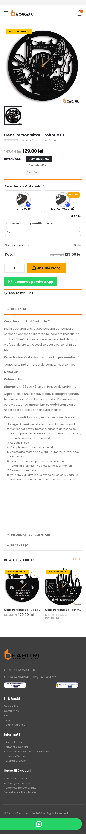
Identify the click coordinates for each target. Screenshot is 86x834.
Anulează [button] (32, 172)
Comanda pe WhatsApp (33, 282)
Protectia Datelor (15, 756)
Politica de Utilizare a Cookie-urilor (26, 751)
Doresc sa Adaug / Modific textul (36, 223)
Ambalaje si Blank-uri (18, 783)
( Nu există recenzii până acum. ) (41, 140)
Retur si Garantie (14, 725)
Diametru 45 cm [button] (39, 165)
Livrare (8, 720)
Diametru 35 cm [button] (39, 159)
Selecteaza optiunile (34, 574)
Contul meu (11, 711)
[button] (7, 13)
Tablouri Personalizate (18, 778)
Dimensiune (12, 159)
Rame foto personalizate (20, 788)
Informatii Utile (13, 742)
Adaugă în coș (49, 268)
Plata (7, 715)
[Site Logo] (22, 13)
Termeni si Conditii (16, 747)
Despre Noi (11, 706)
